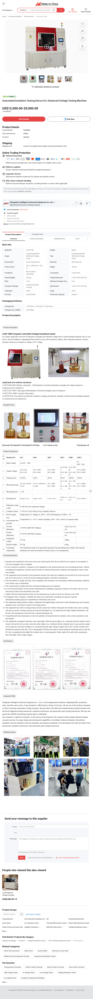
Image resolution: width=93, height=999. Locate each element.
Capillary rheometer (31, 927)
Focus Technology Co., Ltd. (31, 990)
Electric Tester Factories (34, 967)
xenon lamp (6, 923)
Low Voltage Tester (46, 972)
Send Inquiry (24, 119)
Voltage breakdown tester (78, 927)
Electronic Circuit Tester (60, 951)
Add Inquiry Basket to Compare (46, 86)
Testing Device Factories (12, 967)
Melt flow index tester (53, 927)
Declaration (69, 990)
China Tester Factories (76, 967)
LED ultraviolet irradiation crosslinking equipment (35, 919)
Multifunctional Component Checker (16, 956)
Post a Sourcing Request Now (67, 858)
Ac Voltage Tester (29, 972)
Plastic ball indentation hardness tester (80, 923)
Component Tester (41, 16)
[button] (83, 239)
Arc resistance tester (31, 923)
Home (4, 16)
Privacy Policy (80, 990)
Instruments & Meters (15, 16)
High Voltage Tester (11, 972)
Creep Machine (7, 919)
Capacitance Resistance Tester (45, 956)
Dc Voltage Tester (10, 978)
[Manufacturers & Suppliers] (46, 4)
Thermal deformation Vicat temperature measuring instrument (57, 923)
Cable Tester (28, 951)
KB (47, 919)
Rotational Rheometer (76, 919)
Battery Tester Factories (55, 967)
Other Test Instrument (12, 951)
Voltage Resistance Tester (67, 972)
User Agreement (59, 990)
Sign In (5, 224)
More (4, 982)
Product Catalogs (34, 914)
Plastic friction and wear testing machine (13, 927)
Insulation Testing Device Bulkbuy (32, 978)
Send (21, 858)
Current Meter (42, 951)
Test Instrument (28, 16)
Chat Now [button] (71, 119)
